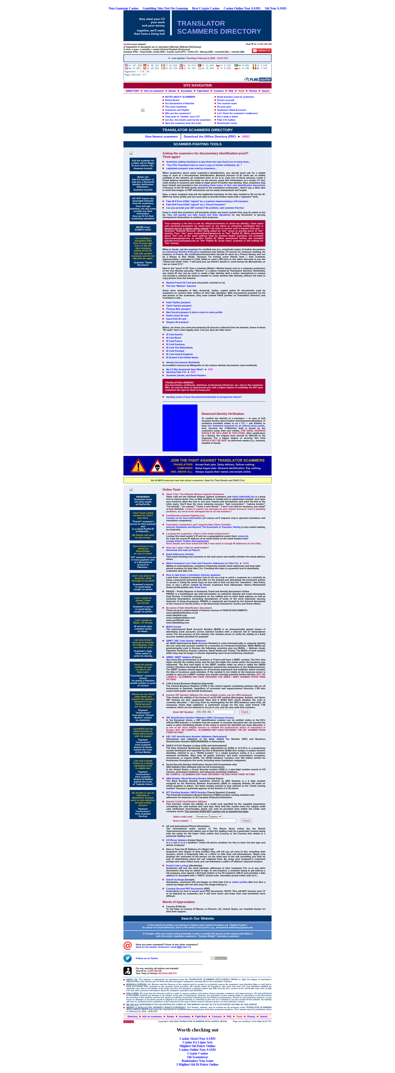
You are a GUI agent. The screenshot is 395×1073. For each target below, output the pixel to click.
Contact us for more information (184, 518)
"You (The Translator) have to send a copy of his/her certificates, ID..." (204, 165)
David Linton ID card (177, 315)
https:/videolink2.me (243, 496)
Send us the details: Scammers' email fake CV (163, 947)
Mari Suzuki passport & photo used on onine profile (194, 312)
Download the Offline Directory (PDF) (210, 136)
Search (265, 91)
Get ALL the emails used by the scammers (188, 120)
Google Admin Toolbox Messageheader (187, 541)
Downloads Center (227, 123)
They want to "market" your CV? (182, 116)
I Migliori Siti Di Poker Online (197, 1064)
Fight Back (203, 91)
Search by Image (175, 879)
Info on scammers (154, 91)
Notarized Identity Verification (183, 252)
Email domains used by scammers (235, 97)
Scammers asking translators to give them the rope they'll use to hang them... (208, 162)
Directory (132, 1016)
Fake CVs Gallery (226, 120)
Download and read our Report (183, 550)
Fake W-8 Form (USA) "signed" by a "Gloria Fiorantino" (196, 204)
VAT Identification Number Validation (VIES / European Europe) (200, 717)
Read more (200, 587)
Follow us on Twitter (147, 958)
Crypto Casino (197, 1053)
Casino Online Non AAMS (242, 8)
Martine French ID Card (178, 282)
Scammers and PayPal (177, 110)
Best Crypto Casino (206, 8)
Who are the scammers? (178, 113)
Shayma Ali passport (177, 322)
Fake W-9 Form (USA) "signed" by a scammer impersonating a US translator (207, 201)
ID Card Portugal (175, 351)
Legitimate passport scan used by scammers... (191, 168)
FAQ (231, 91)
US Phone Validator (176, 840)
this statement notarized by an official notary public (236, 425)
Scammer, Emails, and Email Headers (186, 375)
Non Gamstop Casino (123, 8)
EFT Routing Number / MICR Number (186, 792)
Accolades (186, 91)
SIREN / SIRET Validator (179, 657)
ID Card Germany (175, 344)
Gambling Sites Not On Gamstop (165, 8)
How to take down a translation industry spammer (193, 575)
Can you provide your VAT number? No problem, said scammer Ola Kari (205, 208)
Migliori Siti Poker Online (197, 1046)
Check (245, 711)
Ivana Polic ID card (176, 319)
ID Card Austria (174, 334)
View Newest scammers (161, 136)
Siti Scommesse (197, 1057)
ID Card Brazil (173, 337)
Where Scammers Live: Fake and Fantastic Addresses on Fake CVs (202, 563)
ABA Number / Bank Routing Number (186, 778)
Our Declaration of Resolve (179, 103)
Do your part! (224, 106)
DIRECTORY (132, 91)
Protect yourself (225, 100)
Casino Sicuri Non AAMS (198, 1038)
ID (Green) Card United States (182, 357)
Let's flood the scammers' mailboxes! (237, 113)
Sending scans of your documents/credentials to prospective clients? (204, 397)
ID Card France (174, 341)
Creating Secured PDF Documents (184, 888)
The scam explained (176, 106)
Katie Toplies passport (178, 302)
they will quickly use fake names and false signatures (198, 215)
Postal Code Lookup (177, 865)
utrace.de (243, 536)
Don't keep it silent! (227, 116)
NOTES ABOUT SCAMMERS (180, 97)
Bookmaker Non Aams (198, 1061)
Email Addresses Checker (180, 554)
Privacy (253, 91)
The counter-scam (227, 103)
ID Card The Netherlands (179, 347)
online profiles (240, 882)
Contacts (219, 91)
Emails (172, 91)
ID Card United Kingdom (179, 354)
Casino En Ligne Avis (197, 1042)
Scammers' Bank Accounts (231, 110)
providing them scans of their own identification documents (232, 185)
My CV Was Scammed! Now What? (184, 369)
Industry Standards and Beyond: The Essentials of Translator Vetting (203, 527)
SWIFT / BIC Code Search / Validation (186, 640)
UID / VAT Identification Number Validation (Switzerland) (196, 736)
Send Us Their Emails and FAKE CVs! (225, 480)
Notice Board (172, 100)
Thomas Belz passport (178, 309)
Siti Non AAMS (276, 8)
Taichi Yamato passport (179, 305)
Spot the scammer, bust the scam (183, 123)
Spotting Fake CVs (176, 372)
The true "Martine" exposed (181, 286)
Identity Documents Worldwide (183, 362)
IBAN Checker (173, 627)
